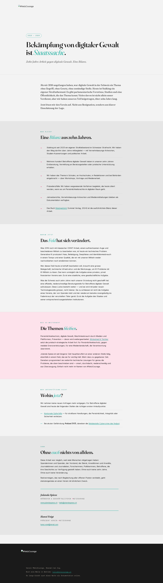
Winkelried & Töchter (99, 339)
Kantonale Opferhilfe (53, 413)
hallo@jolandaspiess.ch (68, 503)
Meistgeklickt (61, 208)
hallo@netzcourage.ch (61, 572)
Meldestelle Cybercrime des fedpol (104, 423)
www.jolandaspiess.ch (48, 503)
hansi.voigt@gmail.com (49, 524)
